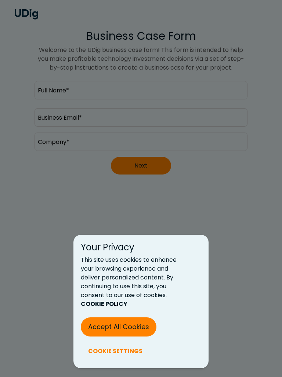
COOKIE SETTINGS (115, 351)
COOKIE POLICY (104, 304)
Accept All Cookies (118, 326)
